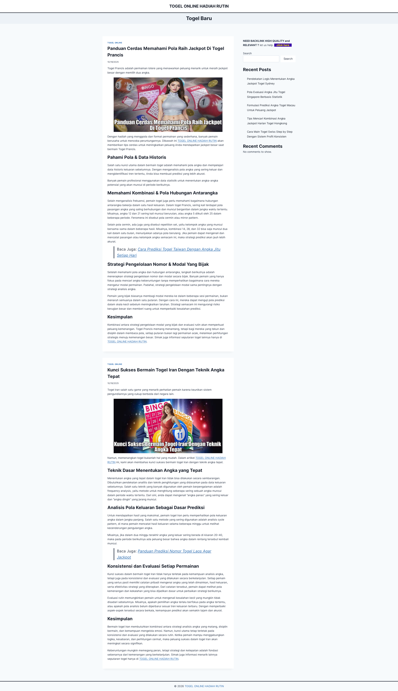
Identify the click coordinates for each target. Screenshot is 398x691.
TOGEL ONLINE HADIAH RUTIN (204, 686)
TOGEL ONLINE (114, 43)
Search (247, 53)
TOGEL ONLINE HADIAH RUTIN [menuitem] (197, 140)
